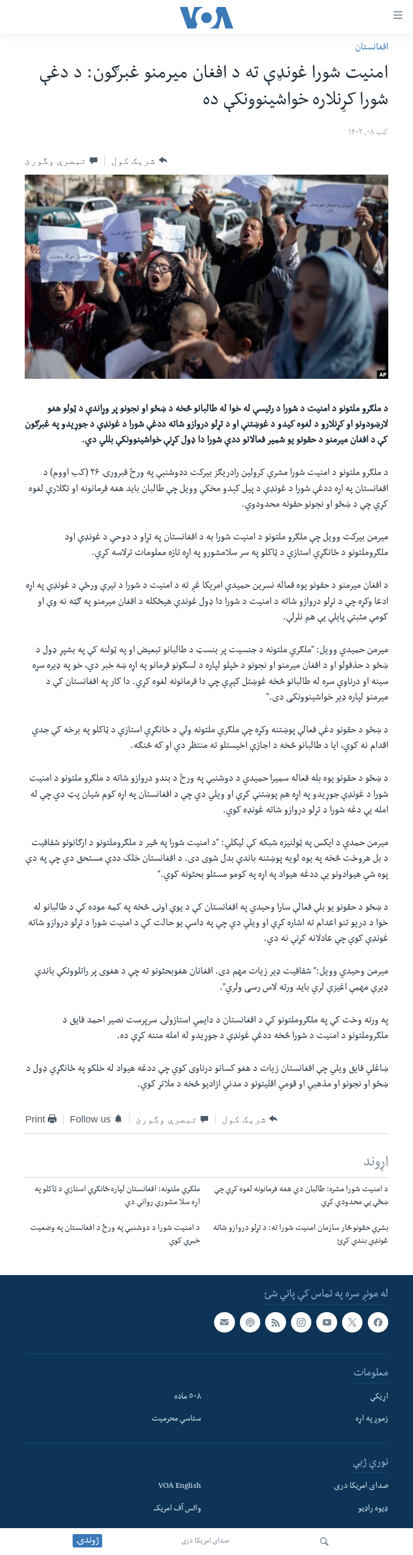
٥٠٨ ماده (187, 1397)
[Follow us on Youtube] (326, 1322)
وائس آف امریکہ (177, 1509)
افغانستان (371, 48)
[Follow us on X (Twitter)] (352, 1322)
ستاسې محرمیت (176, 1419)
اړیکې (379, 1397)
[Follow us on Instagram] (301, 1322)
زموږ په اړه (371, 1419)
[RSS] (275, 1322)
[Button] (139, 160)
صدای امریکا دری (205, 1541)
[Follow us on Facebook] (378, 1322)
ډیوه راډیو (373, 1509)
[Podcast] (250, 1322)
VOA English (179, 1487)
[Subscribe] (224, 1322)
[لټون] (324, 1541)
